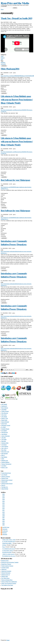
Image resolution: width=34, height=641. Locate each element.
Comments (4, 529)
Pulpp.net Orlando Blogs (6, 580)
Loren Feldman (4, 446)
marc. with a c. (4, 448)
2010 (3, 512)
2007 (3, 517)
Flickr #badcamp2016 (10, 68)
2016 (3, 501)
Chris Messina (4, 413)
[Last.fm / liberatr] (15, 373)
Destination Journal (5, 425)
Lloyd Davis (4, 444)
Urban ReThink (4, 488)
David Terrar (4, 423)
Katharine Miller (4, 443)
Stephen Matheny (5, 462)
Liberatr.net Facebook (6, 571)
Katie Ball (3, 441)
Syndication (5, 531)
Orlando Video (4, 576)
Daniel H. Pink (4, 418)
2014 (3, 505)
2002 (3, 524)
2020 (3, 495)
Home (2, 9)
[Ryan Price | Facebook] (3, 373)
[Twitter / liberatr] (1, 373)
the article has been (6, 552)
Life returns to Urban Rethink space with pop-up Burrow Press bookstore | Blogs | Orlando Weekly (17, 99)
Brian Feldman (4, 407)
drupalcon (3, 62)
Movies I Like (4, 467)
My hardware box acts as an (8, 556)
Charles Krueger (5, 411)
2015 (3, 503)
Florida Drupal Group (6, 473)
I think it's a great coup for (8, 554)
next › (27, 369)
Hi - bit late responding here (8, 541)
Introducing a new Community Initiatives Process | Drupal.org (14, 242)
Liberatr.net (3, 569)
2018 (3, 499)
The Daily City (4, 487)
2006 (3, 519)
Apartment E (4, 406)
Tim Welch (3, 465)
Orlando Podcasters (5, 572)
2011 (3, 510)
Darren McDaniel (5, 422)
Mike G (3, 455)
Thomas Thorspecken (6, 464)
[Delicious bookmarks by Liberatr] (6, 373)
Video (2, 56)
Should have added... (7, 543)
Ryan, (3, 546)
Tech (2, 59)
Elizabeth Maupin (5, 429)
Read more (4, 65)
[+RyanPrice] (5, 373)
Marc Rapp (3, 450)
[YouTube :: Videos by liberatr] (11, 373)
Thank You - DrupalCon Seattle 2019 (16, 18)
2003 (3, 523)
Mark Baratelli (4, 453)
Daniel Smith (4, 420)
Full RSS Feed (5, 527)
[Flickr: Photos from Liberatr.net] (8, 373)
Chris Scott (3, 414)
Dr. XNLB (3, 427)
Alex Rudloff (4, 404)
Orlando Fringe (4, 478)
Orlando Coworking (5, 476)
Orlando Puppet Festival (6, 483)
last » (31, 369)
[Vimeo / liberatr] (14, 373)
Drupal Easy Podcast (6, 564)
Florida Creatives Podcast (7, 565)
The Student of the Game (7, 585)
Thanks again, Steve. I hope (8, 539)
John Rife (3, 437)
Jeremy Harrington (5, 436)
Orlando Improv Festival (6, 480)
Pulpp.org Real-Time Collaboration (9, 581)
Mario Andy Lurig (5, 451)
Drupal (7, 640)
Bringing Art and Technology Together (9, 562)
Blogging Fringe (4, 560)
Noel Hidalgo (4, 457)
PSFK (2, 458)
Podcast (3, 57)
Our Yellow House (5, 578)
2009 (3, 514)
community (3, 64)
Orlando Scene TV (5, 574)
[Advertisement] (17, 613)
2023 (3, 494)
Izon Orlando (4, 474)
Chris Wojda (4, 416)
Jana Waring (4, 434)
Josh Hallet (3, 439)
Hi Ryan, (4, 545)
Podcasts (4, 532)
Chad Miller (3, 409)
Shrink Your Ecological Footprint (8, 583)
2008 (3, 515)
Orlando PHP (4, 481)
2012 (3, 508)
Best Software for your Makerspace (15, 180)
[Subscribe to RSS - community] (1, 371)
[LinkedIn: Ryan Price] (12, 373)
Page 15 (3, 485)
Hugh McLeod (4, 432)
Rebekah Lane (4, 460)
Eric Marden (4, 430)
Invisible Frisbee (5, 567)
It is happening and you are (8, 548)
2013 (3, 506)
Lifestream (4, 534)
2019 (3, 497)
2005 (3, 521)
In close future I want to (7, 550)
